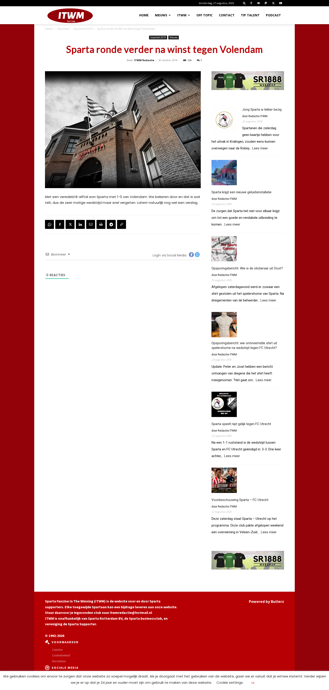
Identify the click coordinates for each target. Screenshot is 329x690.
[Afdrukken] (100, 224)
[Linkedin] (80, 224)
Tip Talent (250, 15)
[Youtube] (280, 3)
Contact (227, 15)
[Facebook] (251, 3)
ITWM (181, 15)
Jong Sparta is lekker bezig (262, 109)
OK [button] (253, 683)
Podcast (273, 15)
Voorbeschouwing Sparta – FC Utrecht (240, 500)
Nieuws (161, 15)
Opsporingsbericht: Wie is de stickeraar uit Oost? (247, 268)
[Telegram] (111, 224)
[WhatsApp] (49, 224)
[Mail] (258, 3)
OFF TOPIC (205, 15)
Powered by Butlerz (266, 601)
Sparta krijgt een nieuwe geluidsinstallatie (241, 192)
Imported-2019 (83, 29)
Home (144, 15)
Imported (63, 29)
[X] (273, 3)
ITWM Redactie (144, 60)
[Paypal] (266, 3)
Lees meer (260, 148)
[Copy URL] (121, 224)
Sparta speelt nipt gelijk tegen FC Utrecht (241, 424)
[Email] (90, 224)
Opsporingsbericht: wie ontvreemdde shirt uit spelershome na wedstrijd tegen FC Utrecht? (244, 345)
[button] (244, 3)
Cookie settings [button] (229, 682)
